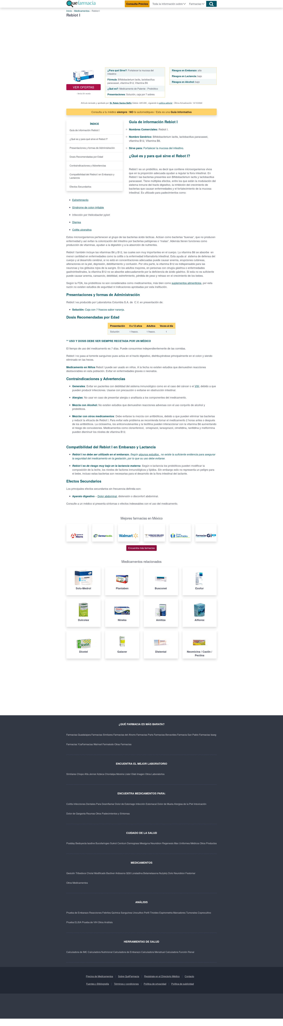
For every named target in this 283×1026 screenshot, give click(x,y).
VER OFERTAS (83, 87)
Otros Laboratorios (154, 774)
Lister (128, 774)
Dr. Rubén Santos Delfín (121, 103)
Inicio (69, 11)
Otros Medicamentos (77, 882)
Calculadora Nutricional (100, 952)
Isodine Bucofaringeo (98, 843)
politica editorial (165, 103)
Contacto (189, 976)
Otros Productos (208, 843)
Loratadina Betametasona (144, 873)
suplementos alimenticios (186, 283)
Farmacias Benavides (165, 734)
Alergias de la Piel (183, 804)
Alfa (86, 774)
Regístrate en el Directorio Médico (162, 976)
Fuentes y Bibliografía (97, 983)
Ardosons (120, 873)
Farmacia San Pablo (188, 734)
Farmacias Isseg (207, 734)
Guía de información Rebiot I (84, 130)
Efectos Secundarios (80, 186)
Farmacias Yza (74, 744)
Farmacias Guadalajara (78, 734)
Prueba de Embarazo (77, 912)
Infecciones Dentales (85, 804)
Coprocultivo (204, 912)
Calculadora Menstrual (153, 952)
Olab (133, 774)
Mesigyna (145, 843)
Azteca (100, 774)
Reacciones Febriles (100, 912)
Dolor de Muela (165, 804)
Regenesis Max (170, 843)
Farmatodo (108, 744)
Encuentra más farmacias (141, 548)
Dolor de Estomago (125, 804)
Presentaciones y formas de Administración (92, 148)
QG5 (128, 873)
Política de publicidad (182, 983)
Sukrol (113, 843)
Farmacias (195, 4)
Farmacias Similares (102, 734)
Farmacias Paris (144, 734)
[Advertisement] (141, 39)
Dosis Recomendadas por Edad (86, 156)
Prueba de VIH (89, 922)
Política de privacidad (155, 983)
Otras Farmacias (122, 744)
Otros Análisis (105, 922)
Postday (70, 843)
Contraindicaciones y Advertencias (88, 165)
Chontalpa (110, 774)
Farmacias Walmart (92, 744)
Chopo (80, 774)
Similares (71, 774)
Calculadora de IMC (76, 952)
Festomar (190, 873)
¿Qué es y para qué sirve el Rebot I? (89, 139)
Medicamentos (81, 11)
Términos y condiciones (126, 983)
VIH (197, 386)
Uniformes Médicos (189, 843)
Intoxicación (200, 804)
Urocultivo (138, 912)
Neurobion (156, 843)
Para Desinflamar (105, 804)
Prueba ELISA (73, 922)
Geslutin (70, 873)
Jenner (92, 774)
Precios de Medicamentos (99, 976)
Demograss (133, 843)
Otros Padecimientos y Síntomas (113, 813)
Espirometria (166, 912)
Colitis (69, 804)
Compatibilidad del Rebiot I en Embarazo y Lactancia (92, 176)
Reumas (90, 813)
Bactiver (110, 873)
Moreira (120, 774)
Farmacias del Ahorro (124, 734)
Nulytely (163, 873)
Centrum (121, 843)
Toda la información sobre (167, 4)
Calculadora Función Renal (180, 952)
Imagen (141, 774)
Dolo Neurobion (176, 873)
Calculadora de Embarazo (127, 952)
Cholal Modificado (96, 873)
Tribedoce (81, 873)
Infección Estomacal (146, 804)
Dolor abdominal (107, 496)
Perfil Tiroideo (151, 912)
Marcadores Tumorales (185, 912)
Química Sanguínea (121, 912)
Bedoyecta (81, 843)
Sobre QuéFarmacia (128, 976)
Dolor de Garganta (76, 813)
